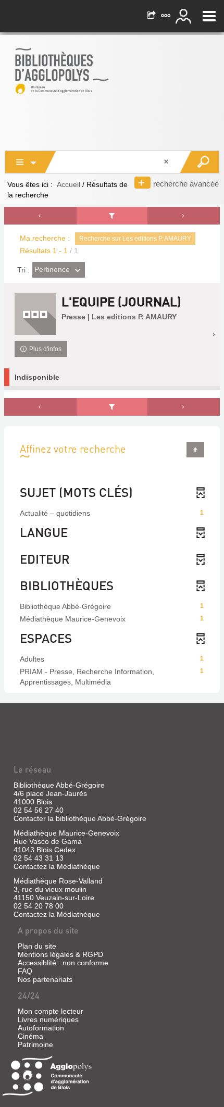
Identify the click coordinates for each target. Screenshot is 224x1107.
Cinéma (30, 1036)
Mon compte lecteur (50, 1011)
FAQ (25, 971)
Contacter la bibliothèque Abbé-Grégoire (80, 818)
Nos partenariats (45, 979)
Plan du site (37, 946)
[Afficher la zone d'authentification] (185, 16)
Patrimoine (35, 1044)
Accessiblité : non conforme (63, 963)
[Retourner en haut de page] (195, 449)
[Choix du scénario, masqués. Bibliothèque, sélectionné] (30, 162)
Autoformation (41, 1028)
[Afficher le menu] (209, 16)
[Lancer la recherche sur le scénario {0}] (199, 162)
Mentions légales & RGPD (60, 954)
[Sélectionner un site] (166, 16)
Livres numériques (48, 1019)
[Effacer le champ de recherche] (167, 162)
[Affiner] (112, 216)
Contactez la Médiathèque (57, 866)
